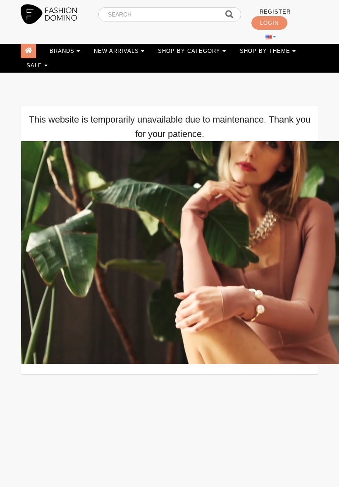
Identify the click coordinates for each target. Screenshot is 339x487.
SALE (35, 65)
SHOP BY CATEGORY (190, 51)
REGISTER (275, 12)
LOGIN (269, 23)
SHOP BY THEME (266, 51)
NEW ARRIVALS (117, 51)
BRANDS (63, 51)
